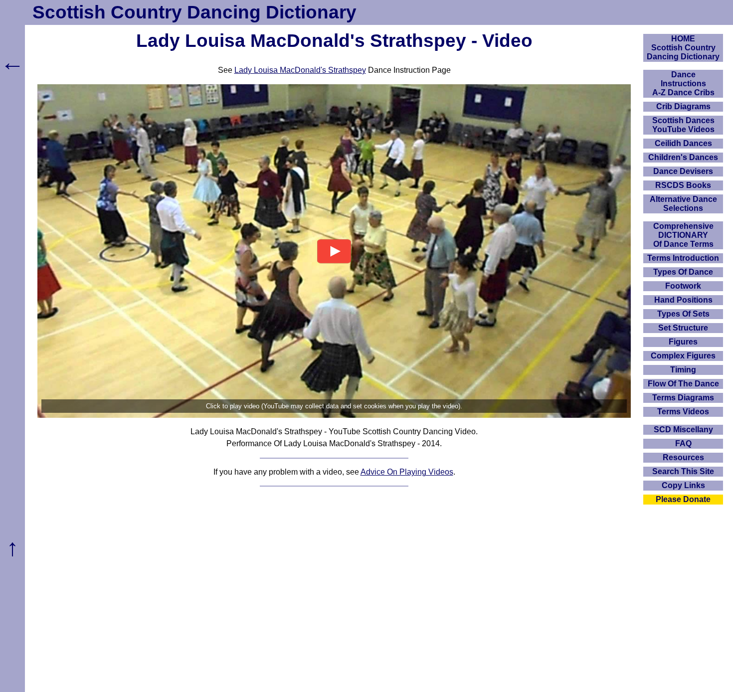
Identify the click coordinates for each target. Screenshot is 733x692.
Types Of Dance (683, 272)
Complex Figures (683, 355)
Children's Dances (683, 157)
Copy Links (683, 485)
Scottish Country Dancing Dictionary (194, 12)
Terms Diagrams (683, 397)
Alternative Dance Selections (683, 203)
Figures (683, 342)
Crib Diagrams (683, 106)
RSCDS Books (683, 185)
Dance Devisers (683, 171)
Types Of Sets (683, 314)
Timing (683, 369)
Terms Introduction (683, 258)
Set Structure (683, 328)
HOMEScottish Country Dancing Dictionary (683, 47)
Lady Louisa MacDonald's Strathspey (300, 70)
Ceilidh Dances (683, 143)
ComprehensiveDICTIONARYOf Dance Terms (683, 235)
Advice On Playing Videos (407, 472)
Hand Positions (683, 300)
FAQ (683, 443)
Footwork (683, 286)
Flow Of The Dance (683, 383)
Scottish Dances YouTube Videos (683, 125)
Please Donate (683, 499)
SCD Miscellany (683, 429)
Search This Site (683, 471)
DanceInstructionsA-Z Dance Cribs (683, 83)
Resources (683, 457)
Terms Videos (683, 411)
